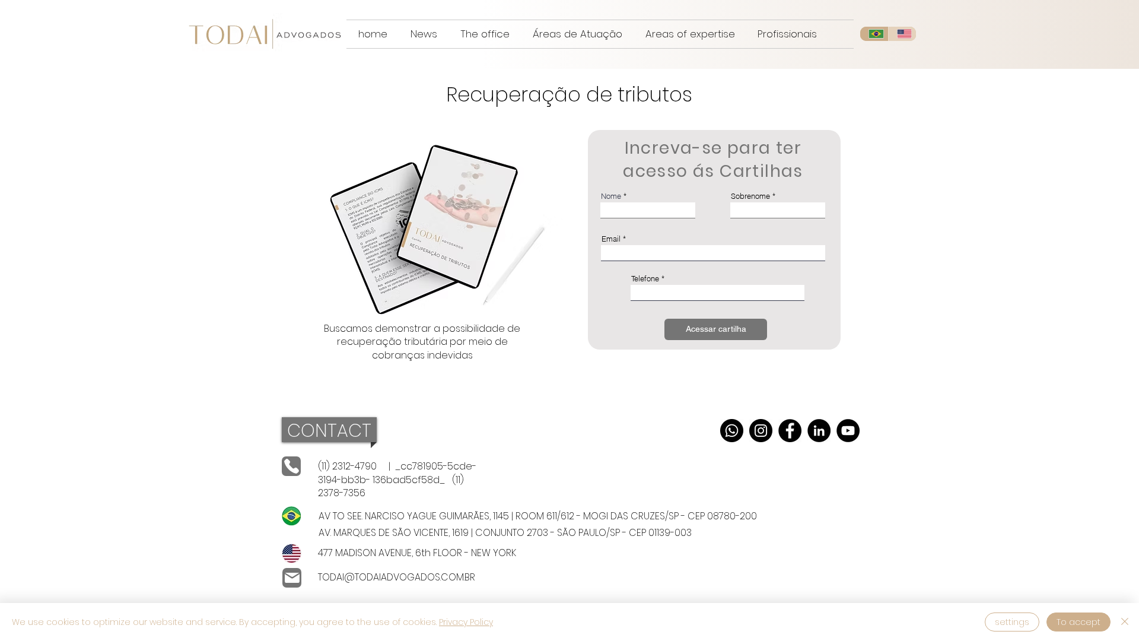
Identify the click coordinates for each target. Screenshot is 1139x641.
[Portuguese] (874, 34)
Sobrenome (750, 196)
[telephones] (291, 466)
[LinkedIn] (819, 430)
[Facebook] (789, 430)
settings (1012, 622)
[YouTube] (848, 430)
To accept (1078, 622)
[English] (902, 34)
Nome (611, 196)
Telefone (645, 279)
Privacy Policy (466, 622)
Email (611, 239)
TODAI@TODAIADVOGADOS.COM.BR (396, 577)
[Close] (1125, 622)
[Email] (291, 578)
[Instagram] (760, 430)
